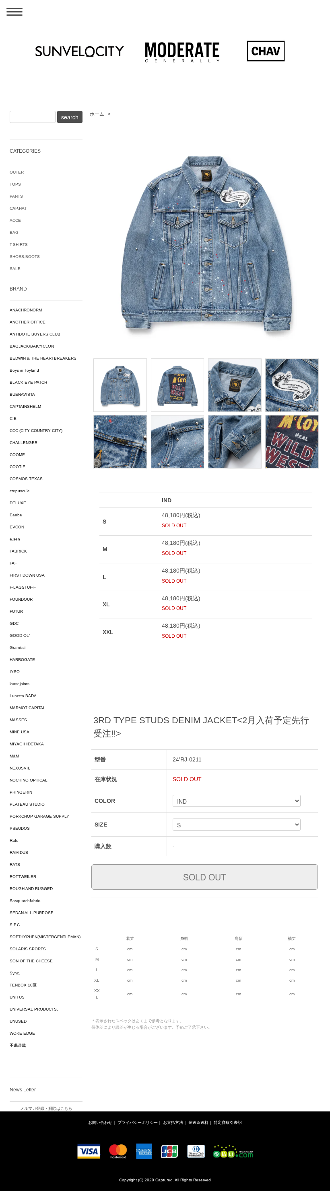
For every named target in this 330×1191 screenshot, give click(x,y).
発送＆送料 (198, 1122)
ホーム (97, 114)
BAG (14, 232)
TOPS (15, 184)
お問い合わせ (100, 1122)
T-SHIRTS (19, 244)
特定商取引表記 (228, 1122)
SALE (15, 268)
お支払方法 (173, 1122)
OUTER (17, 172)
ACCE (15, 220)
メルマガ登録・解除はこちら (46, 1108)
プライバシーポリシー (138, 1122)
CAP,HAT (18, 208)
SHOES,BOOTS (25, 256)
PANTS (16, 196)
